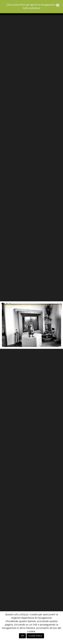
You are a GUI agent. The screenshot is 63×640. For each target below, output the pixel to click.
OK (22, 636)
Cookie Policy (35, 636)
